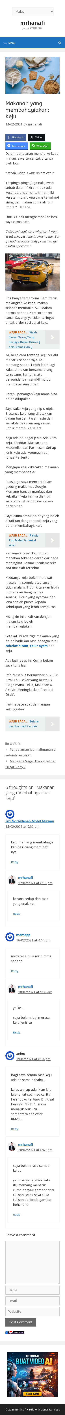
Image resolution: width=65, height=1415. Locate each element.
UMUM (15, 743)
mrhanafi (32, 22)
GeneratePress (50, 1409)
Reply (14, 862)
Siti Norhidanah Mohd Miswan (29, 821)
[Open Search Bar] (59, 42)
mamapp (23, 935)
